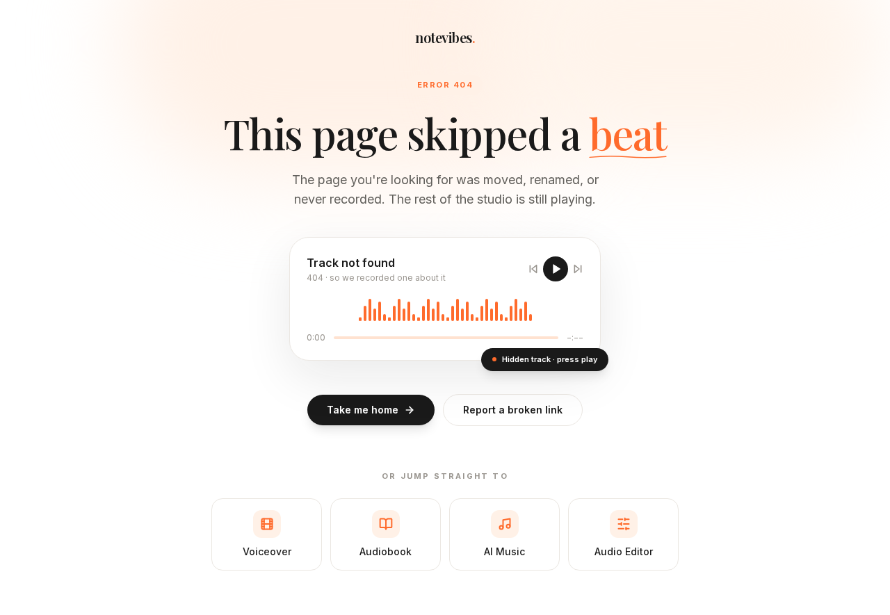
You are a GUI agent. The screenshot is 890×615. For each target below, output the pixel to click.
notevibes (445, 37)
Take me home (362, 410)
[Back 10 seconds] (533, 268)
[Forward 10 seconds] (577, 268)
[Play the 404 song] (555, 268)
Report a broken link (513, 410)
